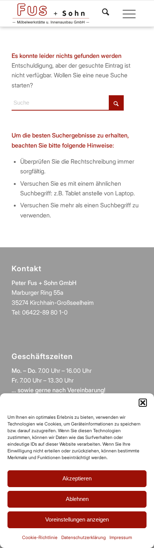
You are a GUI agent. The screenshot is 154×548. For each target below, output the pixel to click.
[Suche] (102, 13)
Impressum (121, 537)
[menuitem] (102, 13)
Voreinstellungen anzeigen (77, 519)
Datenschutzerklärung (83, 537)
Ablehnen (77, 499)
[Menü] (125, 13)
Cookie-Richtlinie (40, 537)
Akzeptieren (77, 478)
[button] (143, 402)
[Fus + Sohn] (51, 13)
